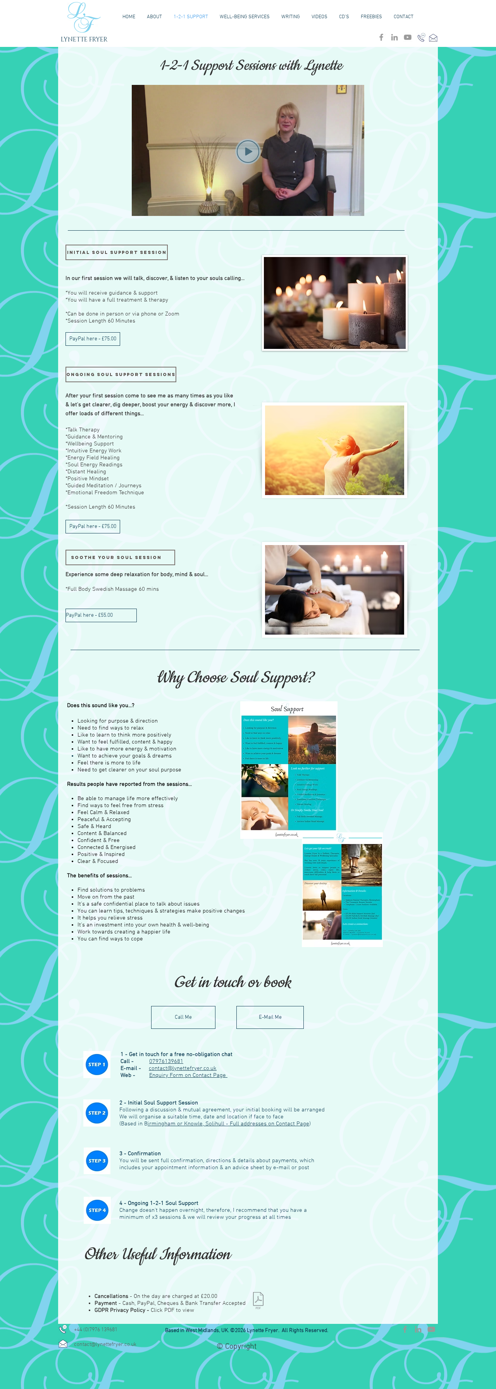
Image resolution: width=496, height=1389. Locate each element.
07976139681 (166, 1061)
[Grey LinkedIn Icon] (394, 37)
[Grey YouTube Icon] (407, 37)
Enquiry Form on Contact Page (188, 1075)
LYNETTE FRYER (84, 39)
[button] (116, 252)
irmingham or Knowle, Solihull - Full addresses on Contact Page (228, 1123)
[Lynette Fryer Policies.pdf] (258, 1301)
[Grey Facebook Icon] (381, 37)
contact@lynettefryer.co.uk (183, 1068)
